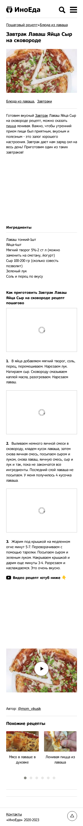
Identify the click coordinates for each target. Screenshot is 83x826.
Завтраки (44, 101)
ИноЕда (27, 9)
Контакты (14, 814)
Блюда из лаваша (20, 101)
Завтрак (41, 115)
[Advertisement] (41, 190)
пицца (11, 126)
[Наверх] (72, 816)
